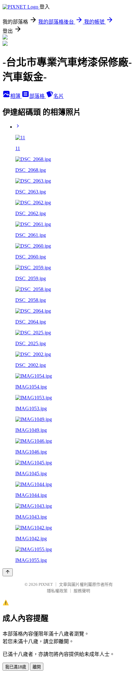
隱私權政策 (57, 590)
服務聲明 (82, 590)
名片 (59, 96)
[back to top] (8, 572)
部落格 (37, 96)
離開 (36, 667)
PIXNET (46, 584)
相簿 (16, 96)
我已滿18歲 (15, 667)
